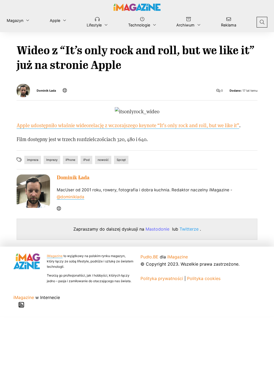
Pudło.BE (149, 256)
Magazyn (15, 20)
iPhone (70, 160)
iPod (86, 160)
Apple (55, 20)
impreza (32, 160)
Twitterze (190, 229)
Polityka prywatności (161, 278)
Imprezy (52, 160)
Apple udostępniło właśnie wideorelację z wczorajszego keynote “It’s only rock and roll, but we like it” (128, 125)
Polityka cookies (203, 278)
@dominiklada (70, 196)
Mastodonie (158, 229)
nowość (103, 160)
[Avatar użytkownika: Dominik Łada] (33, 191)
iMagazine (55, 256)
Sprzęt (121, 160)
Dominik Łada (46, 90)
